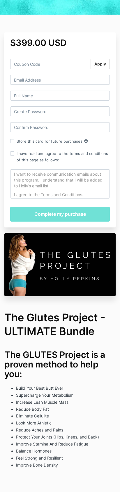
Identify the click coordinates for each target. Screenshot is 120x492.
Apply (100, 63)
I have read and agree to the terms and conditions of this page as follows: (62, 156)
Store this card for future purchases (52, 141)
